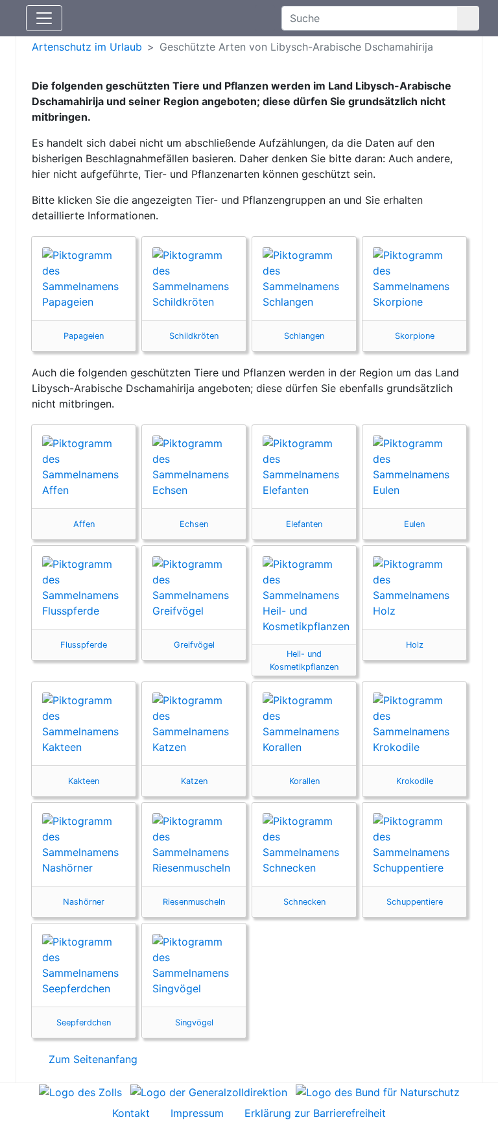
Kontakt (131, 1113)
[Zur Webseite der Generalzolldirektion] (209, 1090)
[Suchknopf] (468, 18)
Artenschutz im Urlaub (87, 46)
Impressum (197, 1113)
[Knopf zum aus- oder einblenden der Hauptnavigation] (44, 18)
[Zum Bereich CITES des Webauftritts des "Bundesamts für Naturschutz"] (377, 1090)
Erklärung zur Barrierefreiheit (315, 1113)
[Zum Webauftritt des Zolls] (80, 1090)
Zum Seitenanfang (91, 1059)
